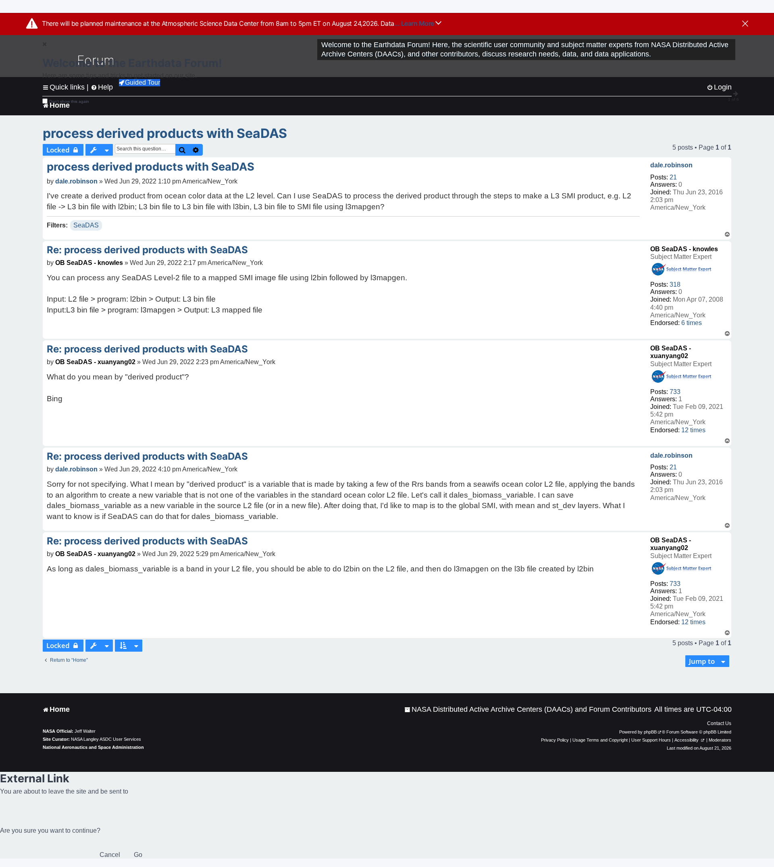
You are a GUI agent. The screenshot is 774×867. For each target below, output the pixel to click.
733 (675, 391)
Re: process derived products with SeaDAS (147, 250)
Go (138, 854)
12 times (693, 430)
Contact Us (719, 723)
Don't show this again (69, 101)
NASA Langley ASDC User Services (106, 739)
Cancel (110, 854)
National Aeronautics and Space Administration (93, 747)
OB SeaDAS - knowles (684, 249)
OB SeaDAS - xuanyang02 (95, 361)
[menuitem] (527, 709)
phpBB (650, 731)
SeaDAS (86, 225)
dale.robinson (671, 165)
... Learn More (415, 23)
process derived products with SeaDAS (165, 133)
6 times (691, 322)
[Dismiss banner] (745, 24)
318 (675, 284)
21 (673, 177)
